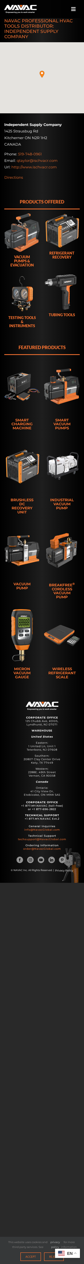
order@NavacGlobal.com (42, 848)
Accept (30, 1256)
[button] (42, 74)
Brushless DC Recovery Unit (22, 506)
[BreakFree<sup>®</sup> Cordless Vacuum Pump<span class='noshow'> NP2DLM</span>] (62, 550)
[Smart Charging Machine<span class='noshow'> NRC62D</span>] (22, 386)
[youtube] (41, 860)
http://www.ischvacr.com (34, 167)
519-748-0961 (30, 154)
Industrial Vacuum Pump (62, 504)
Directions (13, 177)
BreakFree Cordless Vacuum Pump (62, 590)
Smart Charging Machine (22, 424)
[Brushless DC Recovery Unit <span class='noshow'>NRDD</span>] (22, 466)
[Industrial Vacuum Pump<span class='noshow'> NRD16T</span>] (62, 466)
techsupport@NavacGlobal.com (42, 839)
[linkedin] (51, 860)
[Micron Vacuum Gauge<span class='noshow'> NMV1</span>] (22, 635)
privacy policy (55, 1244)
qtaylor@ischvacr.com (37, 160)
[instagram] (30, 860)
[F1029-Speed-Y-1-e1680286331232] (20, 6)
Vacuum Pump (22, 586)
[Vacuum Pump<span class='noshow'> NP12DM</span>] (22, 550)
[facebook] (20, 860)
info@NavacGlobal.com (42, 829)
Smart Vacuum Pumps (62, 424)
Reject (54, 1256)
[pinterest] (62, 860)
